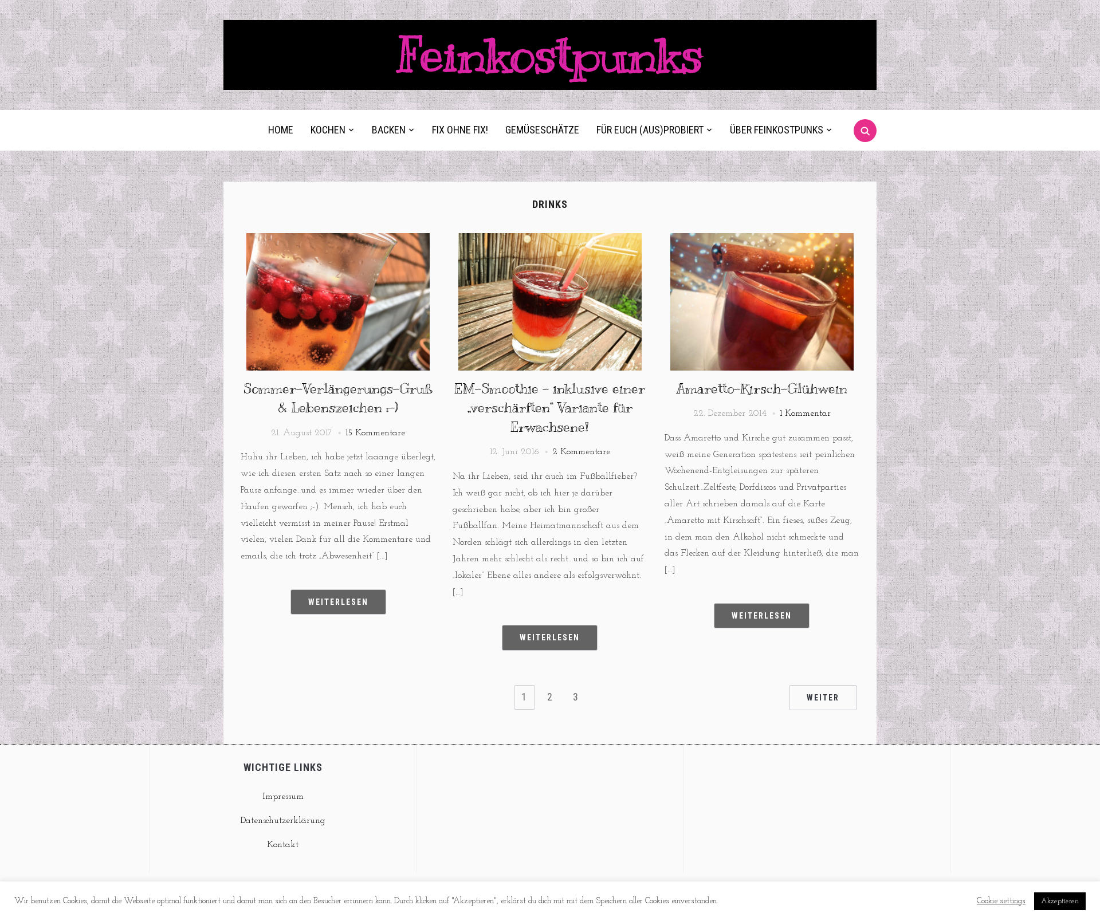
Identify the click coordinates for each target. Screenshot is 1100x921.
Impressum (283, 796)
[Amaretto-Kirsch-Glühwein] (762, 240)
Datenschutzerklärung (283, 820)
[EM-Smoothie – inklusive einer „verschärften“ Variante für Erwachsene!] (550, 240)
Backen (389, 130)
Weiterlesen (338, 602)
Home (280, 130)
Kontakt (282, 844)
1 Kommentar (805, 413)
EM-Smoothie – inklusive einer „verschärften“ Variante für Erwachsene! (549, 407)
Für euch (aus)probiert (650, 130)
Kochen (328, 130)
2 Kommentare (581, 451)
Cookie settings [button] (1001, 901)
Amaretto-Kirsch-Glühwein (761, 388)
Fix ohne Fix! (460, 130)
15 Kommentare (375, 433)
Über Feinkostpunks (776, 130)
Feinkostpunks (550, 55)
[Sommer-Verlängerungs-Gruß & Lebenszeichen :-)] (338, 240)
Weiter (823, 697)
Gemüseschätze (542, 130)
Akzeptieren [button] (1060, 901)
